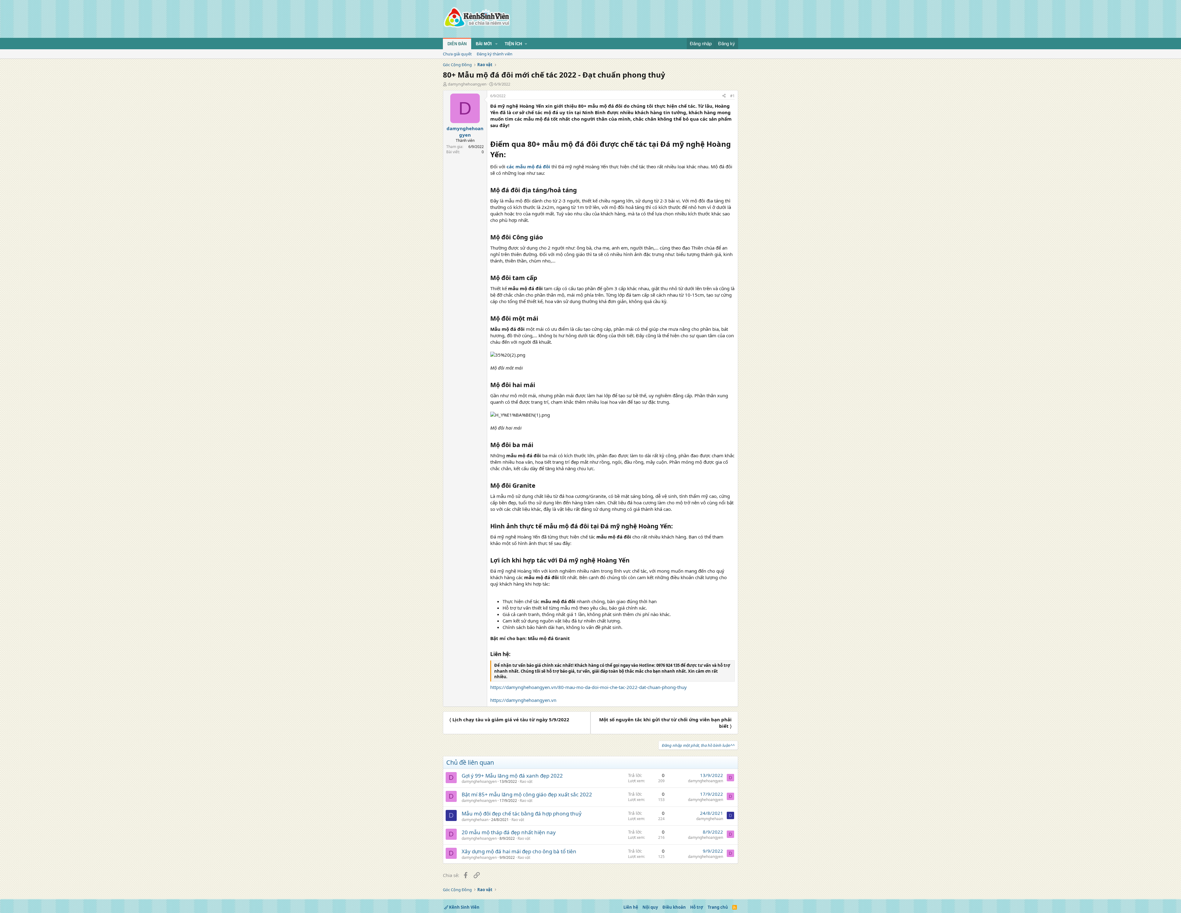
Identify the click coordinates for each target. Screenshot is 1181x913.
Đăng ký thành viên (494, 54)
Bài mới (484, 44)
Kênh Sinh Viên (463, 907)
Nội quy (650, 907)
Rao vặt (526, 781)
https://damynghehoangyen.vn (523, 700)
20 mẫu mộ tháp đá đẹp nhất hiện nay (509, 832)
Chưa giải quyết (457, 54)
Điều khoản (674, 907)
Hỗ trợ (696, 907)
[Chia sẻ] (724, 96)
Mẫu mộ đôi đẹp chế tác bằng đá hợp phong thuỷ (522, 813)
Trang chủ (718, 907)
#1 (732, 95)
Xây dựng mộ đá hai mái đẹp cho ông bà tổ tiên (519, 851)
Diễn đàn (457, 44)
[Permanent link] (509, 155)
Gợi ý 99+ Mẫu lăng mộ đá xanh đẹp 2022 (512, 775)
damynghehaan (475, 819)
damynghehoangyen (467, 84)
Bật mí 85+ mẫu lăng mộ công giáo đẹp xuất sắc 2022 (527, 794)
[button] (496, 44)
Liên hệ (630, 907)
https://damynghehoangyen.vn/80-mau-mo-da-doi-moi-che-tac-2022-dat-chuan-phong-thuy (588, 687)
